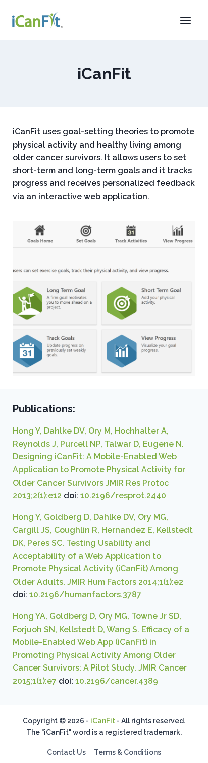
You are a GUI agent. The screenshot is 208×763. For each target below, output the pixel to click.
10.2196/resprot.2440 (123, 495)
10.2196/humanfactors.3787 (85, 594)
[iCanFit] (37, 20)
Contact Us (66, 752)
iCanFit (102, 721)
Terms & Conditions (127, 752)
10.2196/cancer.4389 (116, 681)
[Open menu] (185, 20)
